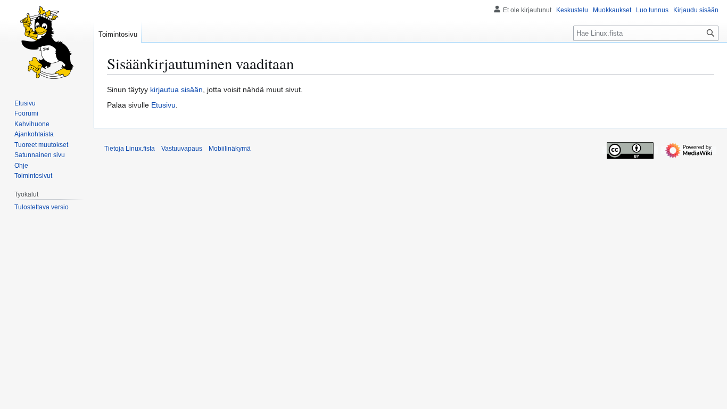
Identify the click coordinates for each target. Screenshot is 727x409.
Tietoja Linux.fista (129, 148)
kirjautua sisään (176, 89)
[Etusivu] (46, 42)
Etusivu (163, 105)
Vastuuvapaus (181, 148)
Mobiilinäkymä (230, 148)
